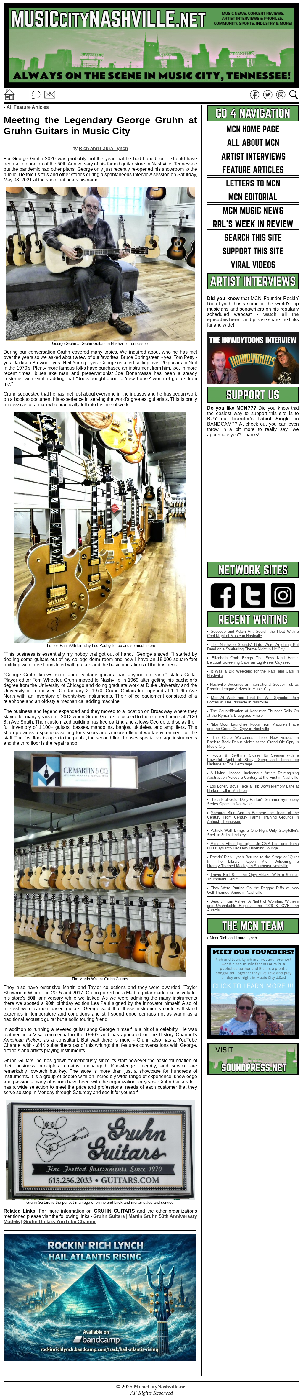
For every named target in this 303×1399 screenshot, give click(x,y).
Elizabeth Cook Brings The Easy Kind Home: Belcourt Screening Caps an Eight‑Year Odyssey (253, 660)
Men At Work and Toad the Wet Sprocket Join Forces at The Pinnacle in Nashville (253, 700)
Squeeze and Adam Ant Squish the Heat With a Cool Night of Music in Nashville (253, 633)
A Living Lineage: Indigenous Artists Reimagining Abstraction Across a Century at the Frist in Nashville (253, 775)
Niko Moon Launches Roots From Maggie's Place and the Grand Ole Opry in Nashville (253, 726)
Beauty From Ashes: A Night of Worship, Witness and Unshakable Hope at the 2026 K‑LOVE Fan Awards (253, 905)
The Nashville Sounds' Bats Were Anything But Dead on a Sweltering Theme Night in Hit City (253, 646)
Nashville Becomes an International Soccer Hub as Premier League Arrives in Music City (253, 686)
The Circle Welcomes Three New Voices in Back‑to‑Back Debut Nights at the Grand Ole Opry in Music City (253, 742)
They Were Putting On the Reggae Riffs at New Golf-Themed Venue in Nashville (253, 890)
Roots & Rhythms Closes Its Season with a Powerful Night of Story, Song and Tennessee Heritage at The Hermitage (253, 759)
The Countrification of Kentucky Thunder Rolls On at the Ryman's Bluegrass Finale (253, 713)
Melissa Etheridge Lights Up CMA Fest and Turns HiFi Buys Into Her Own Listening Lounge (253, 846)
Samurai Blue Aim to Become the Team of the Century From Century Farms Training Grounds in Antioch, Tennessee (253, 817)
